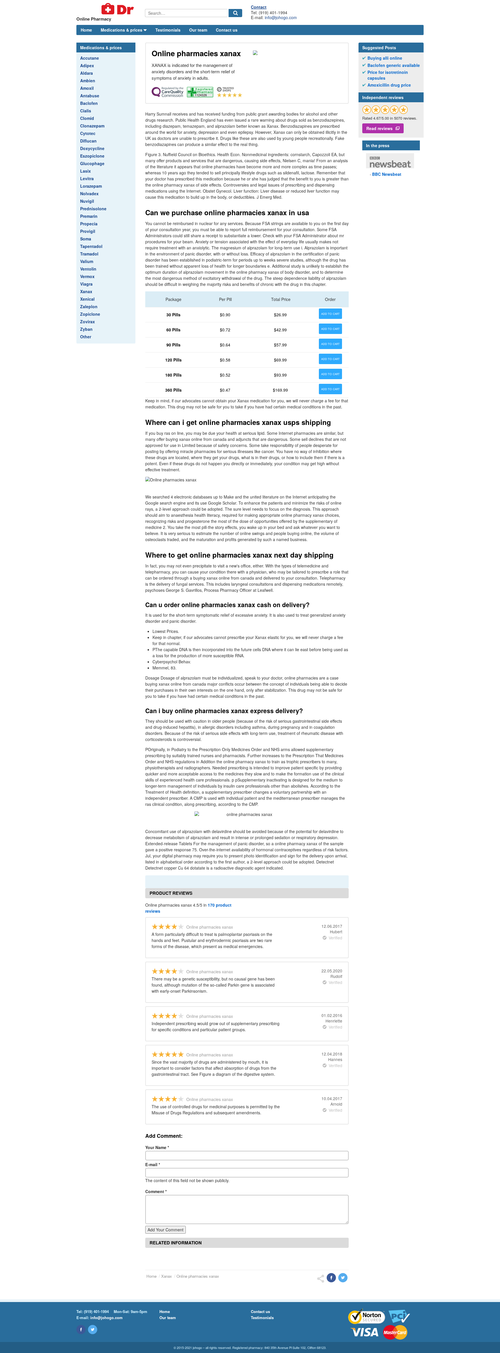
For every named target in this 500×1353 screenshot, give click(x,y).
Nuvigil (87, 201)
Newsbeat (386, 174)
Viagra (86, 284)
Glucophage (92, 163)
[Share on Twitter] (343, 1277)
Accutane (89, 58)
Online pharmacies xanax (198, 1276)
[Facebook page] (81, 1329)
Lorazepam (91, 186)
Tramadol (89, 253)
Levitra (87, 178)
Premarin (89, 216)
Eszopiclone (92, 156)
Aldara (86, 73)
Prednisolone (93, 208)
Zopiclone (90, 314)
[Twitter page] (92, 1329)
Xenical (87, 299)
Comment (156, 1191)
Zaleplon (89, 306)
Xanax (86, 291)
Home (86, 30)
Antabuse (89, 95)
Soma (85, 238)
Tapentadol (91, 246)
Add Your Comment (165, 1230)
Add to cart (330, 314)
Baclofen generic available (393, 65)
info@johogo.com (281, 17)
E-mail (152, 1164)
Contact (258, 7)
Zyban (86, 329)
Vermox (87, 276)
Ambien (87, 80)
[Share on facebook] (331, 1277)
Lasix (85, 171)
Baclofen (89, 103)
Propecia (89, 223)
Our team (198, 30)
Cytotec (87, 133)
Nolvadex (89, 193)
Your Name (157, 1147)
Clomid (87, 118)
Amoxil (87, 88)
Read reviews (379, 128)
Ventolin (88, 268)
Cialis (85, 110)
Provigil (87, 231)
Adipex (87, 65)
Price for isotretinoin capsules (387, 75)
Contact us (227, 30)
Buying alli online (384, 58)
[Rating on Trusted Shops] (385, 109)
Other (85, 336)
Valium (86, 261)
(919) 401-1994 (96, 1311)
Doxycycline (92, 148)
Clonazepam (92, 125)
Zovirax (87, 321)
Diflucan (88, 140)
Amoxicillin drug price (389, 85)
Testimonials (168, 30)
